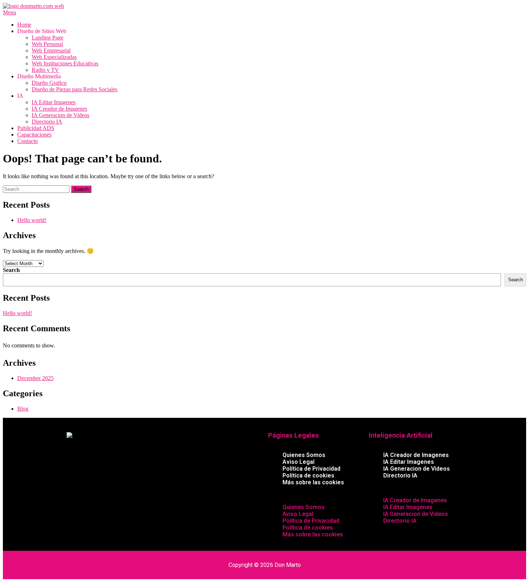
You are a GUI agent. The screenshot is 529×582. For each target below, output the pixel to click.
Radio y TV (45, 70)
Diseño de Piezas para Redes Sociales (74, 89)
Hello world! (31, 220)
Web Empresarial (51, 50)
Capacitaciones (34, 134)
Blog (22, 409)
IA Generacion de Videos (60, 115)
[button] (315, 494)
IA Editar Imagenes (54, 102)
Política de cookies (308, 475)
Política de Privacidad (311, 468)
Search (11, 270)
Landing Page (47, 37)
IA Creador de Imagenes (59, 109)
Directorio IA (47, 122)
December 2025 (35, 378)
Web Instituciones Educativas (65, 63)
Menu (9, 12)
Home (24, 25)
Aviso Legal (298, 461)
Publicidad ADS (35, 128)
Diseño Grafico (49, 83)
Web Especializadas (54, 57)
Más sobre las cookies (313, 482)
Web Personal (47, 44)
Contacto (27, 141)
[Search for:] (37, 189)
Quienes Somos (303, 455)
